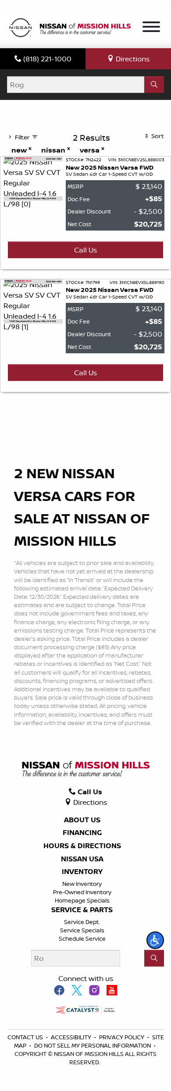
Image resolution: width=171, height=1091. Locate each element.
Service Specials (82, 930)
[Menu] (151, 28)
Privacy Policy (122, 1037)
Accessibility (72, 1037)
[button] (155, 940)
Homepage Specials (82, 900)
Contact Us (25, 1037)
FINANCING (82, 833)
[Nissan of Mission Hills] (69, 28)
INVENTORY (82, 872)
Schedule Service (82, 938)
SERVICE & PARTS (82, 910)
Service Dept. (82, 922)
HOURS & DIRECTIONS (82, 846)
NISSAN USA (82, 859)
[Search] (154, 84)
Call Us (85, 250)
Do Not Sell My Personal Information (93, 1045)
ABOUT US (82, 820)
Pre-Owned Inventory (82, 892)
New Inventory (82, 884)
